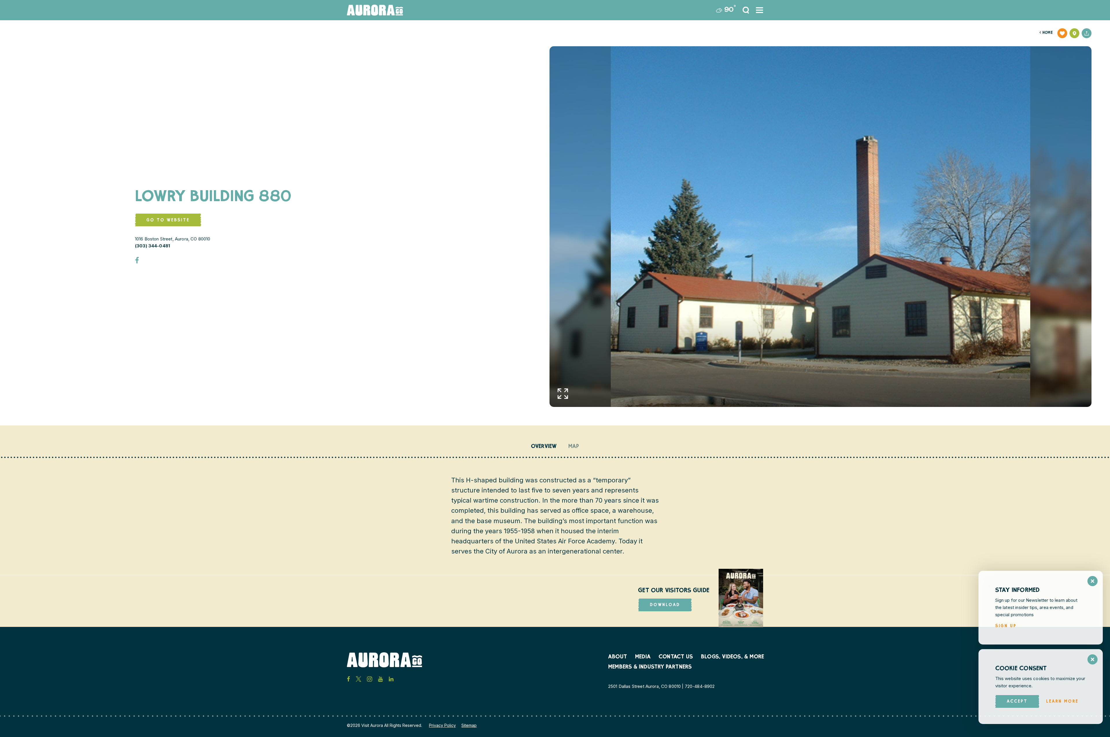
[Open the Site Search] (746, 10)
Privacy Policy (442, 725)
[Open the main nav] (759, 10)
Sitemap (469, 725)
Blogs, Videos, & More (732, 657)
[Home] (375, 10)
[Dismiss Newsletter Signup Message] (1092, 581)
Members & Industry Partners (650, 667)
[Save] (1062, 33)
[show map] (1074, 33)
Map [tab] (573, 447)
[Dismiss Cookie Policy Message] (1092, 659)
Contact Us (676, 657)
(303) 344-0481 (152, 246)
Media (643, 657)
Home (1046, 33)
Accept (1017, 701)
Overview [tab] (544, 447)
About (617, 657)
